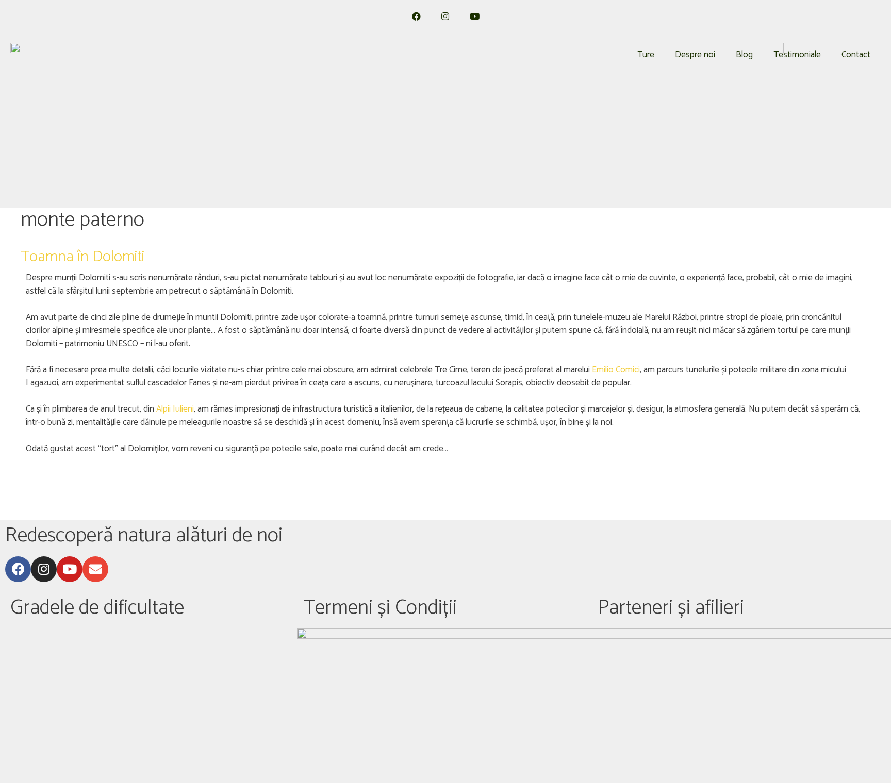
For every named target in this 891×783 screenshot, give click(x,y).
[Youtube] (69, 569)
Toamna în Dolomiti (82, 256)
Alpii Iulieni (175, 409)
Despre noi (695, 54)
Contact (856, 54)
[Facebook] (18, 569)
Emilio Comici (616, 370)
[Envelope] (95, 569)
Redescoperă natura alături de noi (144, 536)
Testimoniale (797, 54)
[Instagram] (44, 569)
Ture (645, 54)
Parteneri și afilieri (671, 608)
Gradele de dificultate (97, 608)
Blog (744, 54)
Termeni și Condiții (380, 608)
